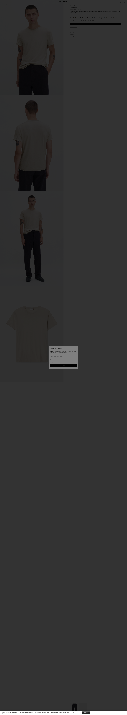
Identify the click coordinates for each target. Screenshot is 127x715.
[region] (63, 713)
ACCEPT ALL (85, 712)
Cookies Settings (76, 712)
